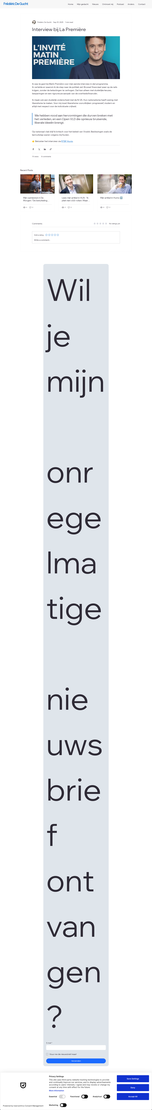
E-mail (49, 1043)
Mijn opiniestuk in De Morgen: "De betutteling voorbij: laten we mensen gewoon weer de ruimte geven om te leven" (35, 199)
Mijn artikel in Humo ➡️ (111, 197)
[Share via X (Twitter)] (39, 149)
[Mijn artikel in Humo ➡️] (114, 184)
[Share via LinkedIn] (45, 149)
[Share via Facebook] (33, 149)
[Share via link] (51, 149)
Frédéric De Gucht (16, 4)
